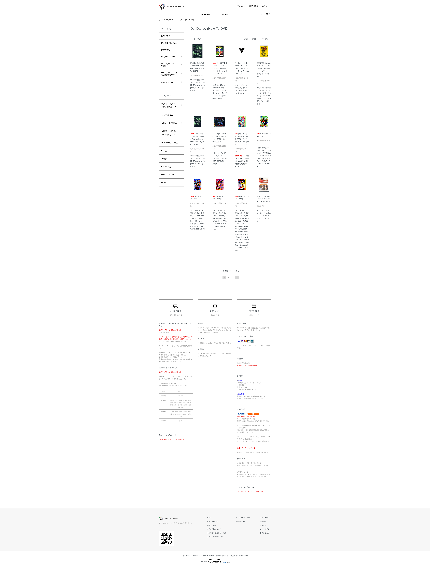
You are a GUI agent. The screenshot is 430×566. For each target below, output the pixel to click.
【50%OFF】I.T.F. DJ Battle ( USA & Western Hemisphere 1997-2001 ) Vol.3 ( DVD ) (197, 138)
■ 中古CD (165, 150)
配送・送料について (214, 521)
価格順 (254, 39)
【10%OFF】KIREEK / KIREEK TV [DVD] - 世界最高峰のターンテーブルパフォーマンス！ (220, 68)
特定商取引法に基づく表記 (216, 533)
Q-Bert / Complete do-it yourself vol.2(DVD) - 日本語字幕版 (264, 199)
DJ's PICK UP (167, 174)
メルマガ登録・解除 (243, 517)
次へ (237, 277)
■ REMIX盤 (166, 166)
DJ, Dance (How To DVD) (186, 20)
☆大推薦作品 (167, 114)
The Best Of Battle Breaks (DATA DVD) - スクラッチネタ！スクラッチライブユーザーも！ (242, 68)
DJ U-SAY (165, 49)
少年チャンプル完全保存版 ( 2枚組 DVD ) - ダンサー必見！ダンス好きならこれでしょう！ (242, 138)
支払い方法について (214, 529)
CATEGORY (205, 14)
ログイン (264, 6)
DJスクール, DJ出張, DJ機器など (169, 73)
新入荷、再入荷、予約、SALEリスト (169, 105)
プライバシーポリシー (215, 536)
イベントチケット (169, 82)
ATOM (242, 521)
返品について (211, 525)
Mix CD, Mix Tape (169, 42)
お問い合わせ (264, 533)
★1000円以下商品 (169, 142)
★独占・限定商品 (169, 122)
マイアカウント (239, 6)
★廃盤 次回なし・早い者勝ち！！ (169, 132)
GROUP (225, 14)
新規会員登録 (253, 6)
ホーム (161, 20)
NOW (163, 182)
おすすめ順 (264, 39)
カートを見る (264, 529)
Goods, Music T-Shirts (168, 64)
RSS (237, 521)
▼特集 (164, 158)
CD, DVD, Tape (170, 20)
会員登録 (263, 521)
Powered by (203, 561)
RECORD (165, 36)
